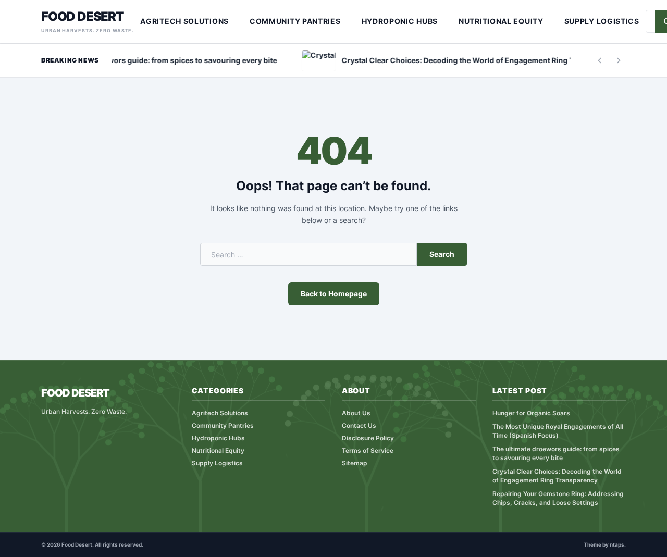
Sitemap (354, 463)
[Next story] (618, 60)
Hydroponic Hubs (400, 21)
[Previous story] (599, 60)
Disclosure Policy (368, 438)
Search (441, 254)
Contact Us (359, 425)
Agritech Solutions (184, 21)
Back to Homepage (334, 293)
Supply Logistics (601, 21)
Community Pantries (295, 21)
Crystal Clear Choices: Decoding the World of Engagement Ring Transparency (557, 475)
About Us (356, 413)
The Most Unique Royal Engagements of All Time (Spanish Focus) (557, 431)
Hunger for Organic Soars (531, 413)
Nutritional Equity (501, 21)
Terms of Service (367, 450)
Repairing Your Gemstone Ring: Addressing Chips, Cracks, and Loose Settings (558, 498)
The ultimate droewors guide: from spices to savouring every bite (556, 453)
